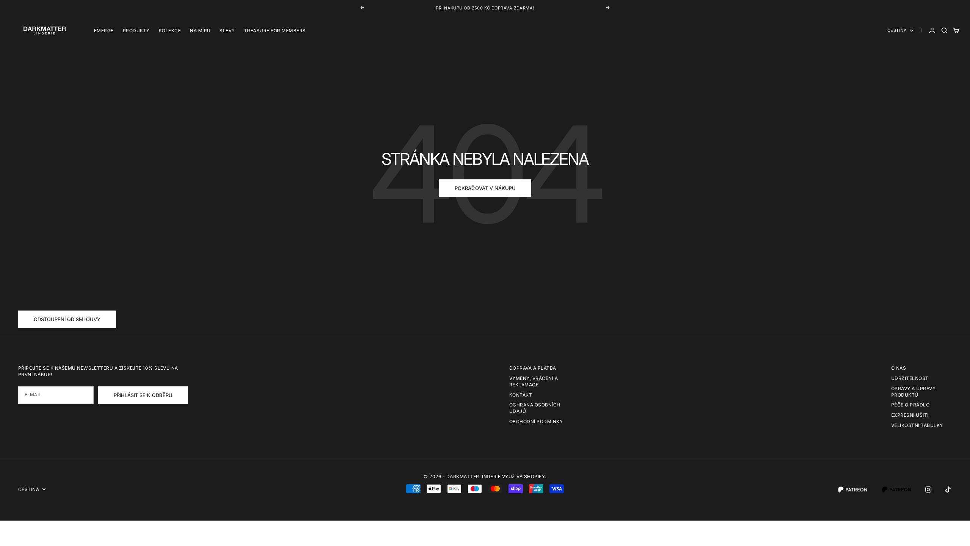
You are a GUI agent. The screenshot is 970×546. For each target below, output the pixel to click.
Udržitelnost (910, 378)
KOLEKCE (170, 30)
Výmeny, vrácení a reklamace (533, 381)
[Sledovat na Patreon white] (852, 489)
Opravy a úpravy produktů (913, 392)
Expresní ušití (910, 415)
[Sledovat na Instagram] (928, 489)
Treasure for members (275, 30)
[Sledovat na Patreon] (896, 489)
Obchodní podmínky (536, 421)
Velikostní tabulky (917, 425)
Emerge (104, 30)
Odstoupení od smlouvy (67, 319)
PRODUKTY (136, 30)
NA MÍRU (200, 30)
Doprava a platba (532, 368)
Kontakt (520, 395)
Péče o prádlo (910, 405)
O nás (898, 368)
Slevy (227, 30)
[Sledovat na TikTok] (948, 489)
